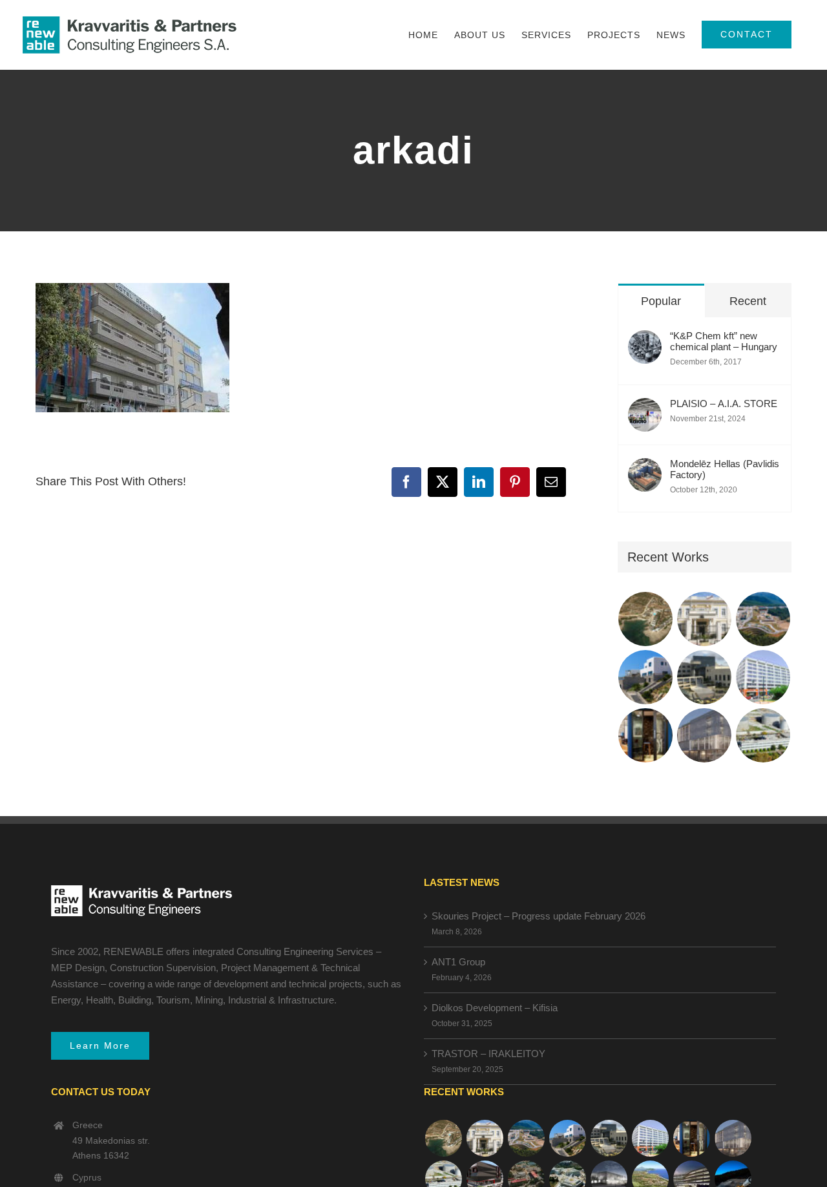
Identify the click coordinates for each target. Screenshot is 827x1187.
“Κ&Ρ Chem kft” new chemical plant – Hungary (723, 341)
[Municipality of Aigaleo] (704, 677)
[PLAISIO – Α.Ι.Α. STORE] (645, 408)
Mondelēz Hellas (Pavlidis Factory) (724, 469)
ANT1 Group (458, 961)
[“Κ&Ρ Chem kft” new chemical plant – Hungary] (645, 340)
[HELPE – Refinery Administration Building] (763, 735)
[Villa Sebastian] (646, 677)
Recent (747, 301)
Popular (661, 301)
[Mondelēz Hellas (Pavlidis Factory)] (645, 468)
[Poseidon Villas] (646, 619)
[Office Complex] (704, 735)
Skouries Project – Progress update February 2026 (538, 915)
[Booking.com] (646, 735)
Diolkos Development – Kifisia (495, 1007)
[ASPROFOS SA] (763, 677)
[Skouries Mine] (763, 619)
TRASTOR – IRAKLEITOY (488, 1053)
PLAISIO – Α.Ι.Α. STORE (723, 403)
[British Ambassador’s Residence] (704, 619)
